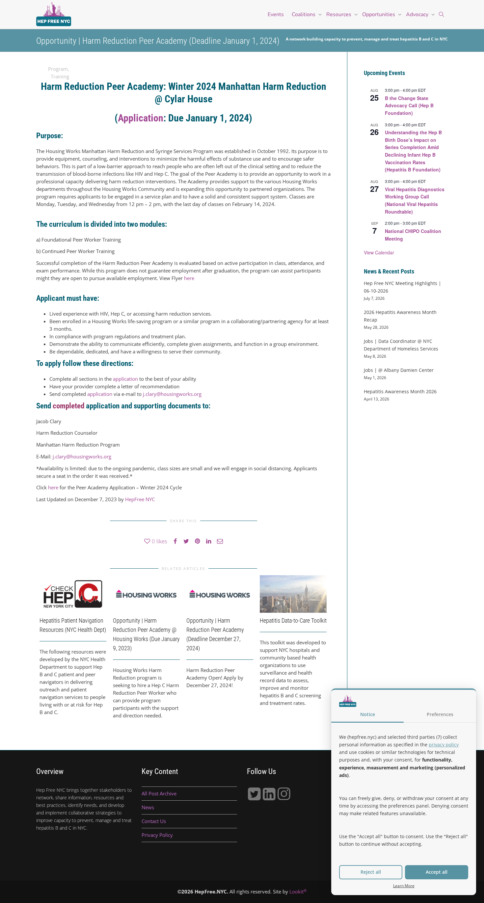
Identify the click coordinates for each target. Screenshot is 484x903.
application (125, 378)
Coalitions (304, 14)
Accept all (436, 872)
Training (60, 76)
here (189, 278)
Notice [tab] (367, 714)
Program (58, 68)
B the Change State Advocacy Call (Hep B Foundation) (409, 105)
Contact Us (154, 821)
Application (140, 118)
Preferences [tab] (440, 714)
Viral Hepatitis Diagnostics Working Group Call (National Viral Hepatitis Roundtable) (414, 200)
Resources (339, 14)
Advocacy (418, 14)
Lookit (298, 891)
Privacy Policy (157, 835)
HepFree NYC (140, 499)
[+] (73, 594)
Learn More (404, 885)
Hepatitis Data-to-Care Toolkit (293, 620)
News (148, 807)
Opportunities (379, 14)
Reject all (371, 872)
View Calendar (379, 252)
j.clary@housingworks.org (172, 394)
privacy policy (444, 744)
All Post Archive (159, 793)
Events (276, 14)
